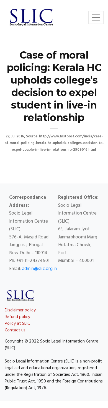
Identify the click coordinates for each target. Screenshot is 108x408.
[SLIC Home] (31, 17)
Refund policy (17, 317)
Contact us (15, 330)
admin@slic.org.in (39, 269)
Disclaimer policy (20, 310)
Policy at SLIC (17, 323)
